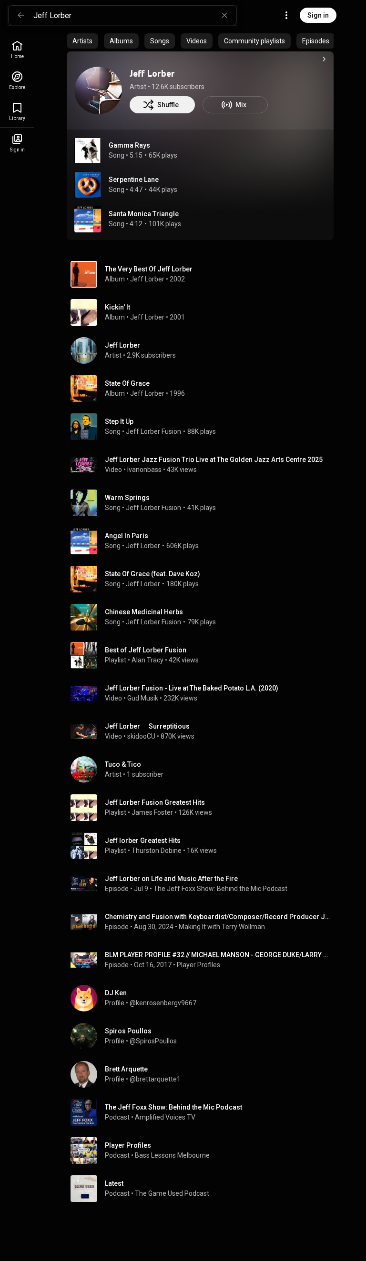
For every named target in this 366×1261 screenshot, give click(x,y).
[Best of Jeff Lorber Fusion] (204, 655)
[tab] (82, 41)
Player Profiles (198, 965)
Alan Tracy (147, 660)
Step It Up (119, 421)
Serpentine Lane (134, 179)
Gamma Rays (129, 145)
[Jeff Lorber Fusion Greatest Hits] (204, 808)
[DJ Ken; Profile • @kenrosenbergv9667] (204, 998)
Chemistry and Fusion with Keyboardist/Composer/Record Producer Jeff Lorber (217, 917)
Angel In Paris (126, 536)
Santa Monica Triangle (144, 214)
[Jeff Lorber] (98, 90)
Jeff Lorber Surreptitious (147, 726)
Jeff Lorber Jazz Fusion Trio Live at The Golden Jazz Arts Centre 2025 (214, 459)
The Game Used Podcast (172, 1193)
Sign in (318, 15)
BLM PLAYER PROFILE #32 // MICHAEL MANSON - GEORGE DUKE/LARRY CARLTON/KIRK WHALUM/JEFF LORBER (217, 955)
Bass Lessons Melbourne (172, 1155)
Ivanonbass (144, 469)
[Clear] (224, 15)
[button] (87, 150)
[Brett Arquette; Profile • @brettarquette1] (204, 1074)
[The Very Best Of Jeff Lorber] (204, 274)
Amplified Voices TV (165, 1117)
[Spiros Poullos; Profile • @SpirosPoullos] (204, 1036)
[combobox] (134, 15)
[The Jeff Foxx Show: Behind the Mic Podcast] (204, 1112)
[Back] (21, 15)
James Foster (152, 812)
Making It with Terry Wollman (222, 927)
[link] (17, 49)
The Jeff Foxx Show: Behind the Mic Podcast (220, 888)
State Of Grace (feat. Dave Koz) (152, 574)
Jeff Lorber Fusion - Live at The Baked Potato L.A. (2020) (191, 688)
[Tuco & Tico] (204, 770)
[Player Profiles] (204, 1150)
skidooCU (141, 736)
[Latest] (204, 1189)
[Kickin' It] (204, 312)
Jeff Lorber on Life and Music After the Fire (171, 878)
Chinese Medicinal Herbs (144, 612)
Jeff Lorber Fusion (153, 431)
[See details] (324, 59)
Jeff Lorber (152, 73)
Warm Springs (127, 497)
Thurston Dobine (157, 850)
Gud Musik (142, 698)
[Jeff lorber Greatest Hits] (204, 846)
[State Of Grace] (204, 389)
